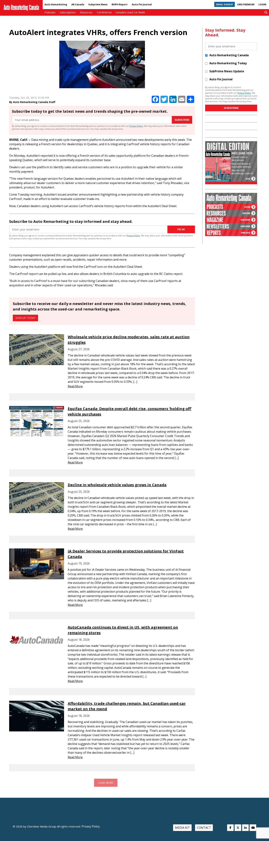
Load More (105, 782)
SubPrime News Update (226, 71)
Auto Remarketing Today (228, 63)
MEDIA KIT (182, 828)
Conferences (104, 12)
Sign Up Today (25, 318)
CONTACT (204, 828)
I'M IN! (181, 229)
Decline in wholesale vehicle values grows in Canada (117, 484)
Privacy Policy (136, 126)
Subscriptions (68, 12)
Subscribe (182, 119)
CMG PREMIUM (245, 4)
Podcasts (49, 12)
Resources (86, 12)
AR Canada (77, 4)
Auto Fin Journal (142, 4)
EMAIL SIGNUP (224, 4)
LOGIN (262, 4)
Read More (75, 386)
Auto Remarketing (55, 4)
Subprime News (97, 4)
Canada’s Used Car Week (130, 12)
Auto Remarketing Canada (229, 55)
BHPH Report (120, 4)
